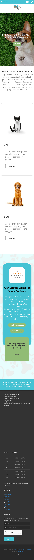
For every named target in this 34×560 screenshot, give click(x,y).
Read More (11, 166)
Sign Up (8, 539)
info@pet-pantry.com (10, 402)
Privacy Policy (17, 549)
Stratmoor (16, 309)
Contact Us (17, 43)
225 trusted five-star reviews (17, 276)
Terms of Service (26, 549)
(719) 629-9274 (8, 400)
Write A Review (17, 331)
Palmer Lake (22, 317)
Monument (11, 317)
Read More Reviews (17, 325)
